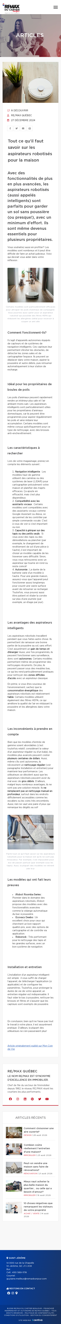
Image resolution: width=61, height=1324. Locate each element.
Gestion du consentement (43, 1315)
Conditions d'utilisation (16, 1315)
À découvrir (19, 111)
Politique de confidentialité (39, 1313)
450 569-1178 (19, 1272)
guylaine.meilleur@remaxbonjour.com (27, 1279)
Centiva (37, 1320)
